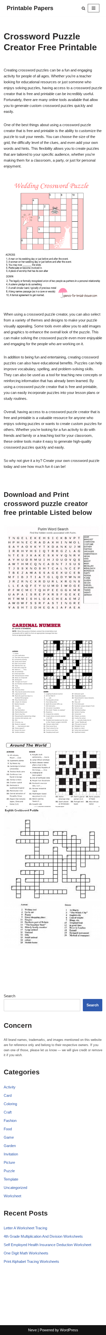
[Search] (83, 8)
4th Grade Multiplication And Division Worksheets (43, 1236)
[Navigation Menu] (93, 8)
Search (9, 996)
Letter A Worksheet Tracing (25, 1228)
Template (11, 1179)
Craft (8, 1112)
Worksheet (12, 1196)
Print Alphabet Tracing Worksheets (31, 1261)
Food (8, 1129)
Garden (10, 1146)
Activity (10, 1087)
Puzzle (9, 1171)
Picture (9, 1162)
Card (8, 1095)
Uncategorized (15, 1187)
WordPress (69, 1330)
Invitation (11, 1154)
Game (9, 1137)
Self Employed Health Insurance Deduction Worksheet (47, 1245)
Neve (32, 1330)
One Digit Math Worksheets (26, 1253)
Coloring (10, 1104)
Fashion (10, 1120)
